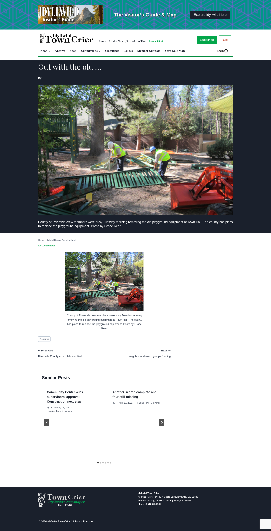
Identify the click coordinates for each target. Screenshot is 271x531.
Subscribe (207, 39)
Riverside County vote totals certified (60, 354)
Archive (60, 50)
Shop (73, 50)
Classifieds (112, 50)
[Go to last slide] (46, 422)
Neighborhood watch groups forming (149, 354)
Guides (128, 50)
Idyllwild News (46, 246)
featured (44, 339)
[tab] (98, 463)
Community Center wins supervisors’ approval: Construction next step (65, 396)
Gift (225, 39)
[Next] (161, 422)
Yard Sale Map (175, 50)
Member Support (148, 50)
